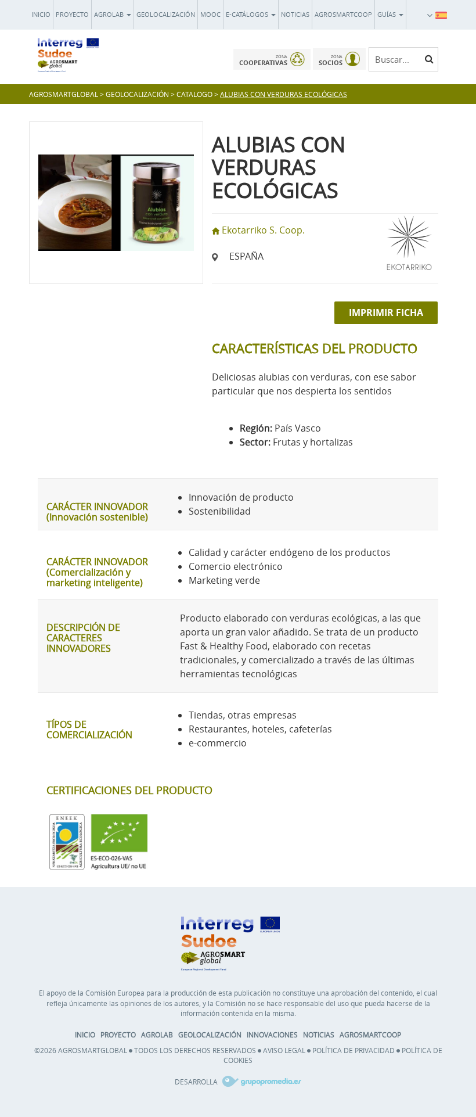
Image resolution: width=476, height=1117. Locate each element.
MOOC (210, 14)
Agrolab (109, 14)
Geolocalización (165, 14)
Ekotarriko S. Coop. (263, 230)
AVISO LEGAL (284, 1050)
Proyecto (72, 14)
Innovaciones (272, 1034)
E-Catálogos (248, 14)
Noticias (295, 14)
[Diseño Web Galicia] (260, 1081)
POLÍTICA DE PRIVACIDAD (353, 1050)
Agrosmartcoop (343, 14)
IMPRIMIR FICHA (386, 312)
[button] (441, 14)
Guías (387, 14)
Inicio (41, 14)
